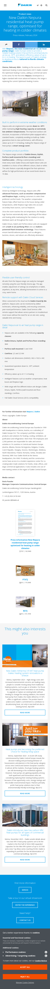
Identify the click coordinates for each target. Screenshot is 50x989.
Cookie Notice (41, 961)
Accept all (25, 967)
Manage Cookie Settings (25, 982)
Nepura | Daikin (33, 411)
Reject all (25, 977)
